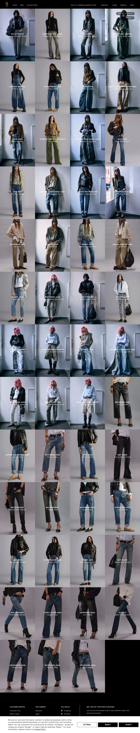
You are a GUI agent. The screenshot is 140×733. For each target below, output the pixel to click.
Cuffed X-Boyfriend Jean (53, 193)
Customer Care (15, 711)
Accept (129, 725)
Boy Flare (123, 140)
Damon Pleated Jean (122, 245)
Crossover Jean (122, 508)
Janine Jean (87, 88)
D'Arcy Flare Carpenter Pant (122, 88)
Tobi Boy (17, 193)
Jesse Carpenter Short (52, 351)
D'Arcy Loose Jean (52, 561)
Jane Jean (87, 35)
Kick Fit (122, 614)
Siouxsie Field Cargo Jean (87, 140)
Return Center (15, 714)
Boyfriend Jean (17, 245)
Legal (37, 714)
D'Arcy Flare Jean (52, 403)
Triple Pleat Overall (122, 35)
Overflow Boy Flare (52, 35)
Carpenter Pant (17, 351)
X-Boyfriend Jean (52, 88)
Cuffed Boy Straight (87, 193)
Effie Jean (87, 456)
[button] (123, 5)
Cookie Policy (40, 729)
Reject (108, 725)
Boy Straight (17, 35)
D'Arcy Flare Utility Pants (52, 140)
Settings (87, 725)
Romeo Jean (87, 245)
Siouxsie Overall (17, 88)
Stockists (38, 711)
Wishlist (104, 5)
